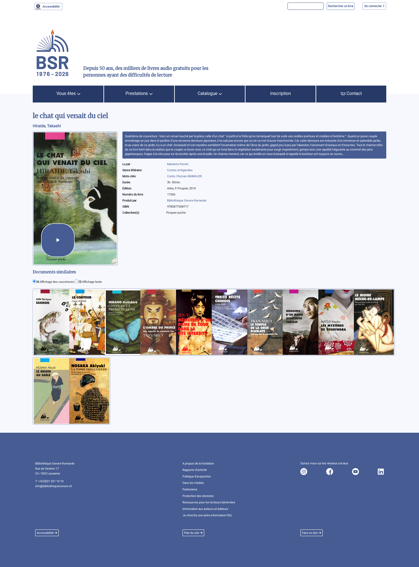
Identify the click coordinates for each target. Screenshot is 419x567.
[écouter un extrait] (58, 240)
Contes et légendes (180, 170)
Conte (171, 176)
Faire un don (310, 533)
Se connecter (373, 6)
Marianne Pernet (177, 164)
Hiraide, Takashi (47, 126)
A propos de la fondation (198, 463)
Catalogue (208, 93)
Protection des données (198, 496)
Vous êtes (66, 93)
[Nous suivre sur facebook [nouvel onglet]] (329, 471)
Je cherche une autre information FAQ (207, 515)
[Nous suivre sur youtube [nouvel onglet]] (355, 471)
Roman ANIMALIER (189, 176)
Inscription (280, 93)
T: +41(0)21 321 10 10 (49, 481)
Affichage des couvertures (56, 282)
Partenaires (189, 489)
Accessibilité (51, 6)
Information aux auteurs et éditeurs (205, 509)
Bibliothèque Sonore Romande (186, 200)
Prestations (137, 93)
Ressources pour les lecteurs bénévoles (208, 502)
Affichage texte (92, 282)
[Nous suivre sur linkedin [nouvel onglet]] (381, 471)
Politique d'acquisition (196, 476)
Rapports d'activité (194, 470)
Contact (353, 93)
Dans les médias (193, 483)
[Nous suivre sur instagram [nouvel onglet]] (303, 471)
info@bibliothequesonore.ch (53, 486)
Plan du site (191, 533)
